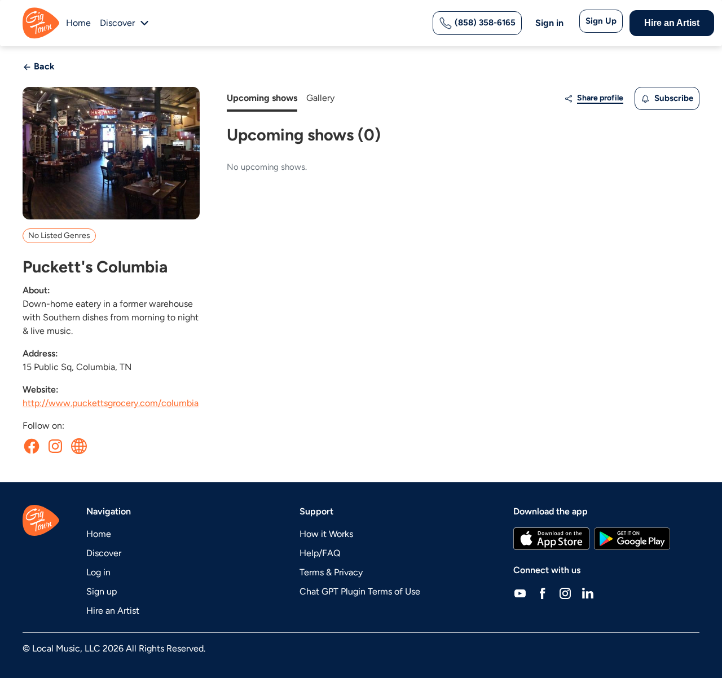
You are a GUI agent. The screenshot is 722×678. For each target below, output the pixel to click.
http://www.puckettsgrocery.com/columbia (111, 403)
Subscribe (672, 98)
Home (78, 22)
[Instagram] (565, 593)
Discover (103, 553)
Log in (98, 572)
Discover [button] (117, 22)
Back (43, 66)
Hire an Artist (671, 23)
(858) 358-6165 (484, 22)
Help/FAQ (320, 553)
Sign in (549, 22)
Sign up (101, 591)
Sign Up (601, 21)
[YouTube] (520, 593)
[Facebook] (542, 593)
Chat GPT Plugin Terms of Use (360, 591)
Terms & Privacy (331, 572)
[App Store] (551, 538)
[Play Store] (632, 538)
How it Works (326, 534)
